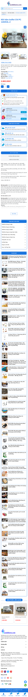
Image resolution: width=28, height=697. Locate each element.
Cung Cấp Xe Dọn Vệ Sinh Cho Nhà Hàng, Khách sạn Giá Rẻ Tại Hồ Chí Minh (16, 533)
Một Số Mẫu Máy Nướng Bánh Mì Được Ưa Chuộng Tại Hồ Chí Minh (17, 431)
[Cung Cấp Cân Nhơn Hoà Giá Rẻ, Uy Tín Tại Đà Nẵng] (5, 454)
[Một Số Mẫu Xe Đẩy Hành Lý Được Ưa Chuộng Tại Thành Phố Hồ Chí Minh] (5, 330)
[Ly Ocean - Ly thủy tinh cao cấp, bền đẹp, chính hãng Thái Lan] (5, 383)
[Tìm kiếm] (25, 8)
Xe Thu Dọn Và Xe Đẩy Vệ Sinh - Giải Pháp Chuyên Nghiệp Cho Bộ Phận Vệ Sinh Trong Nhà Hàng (16, 344)
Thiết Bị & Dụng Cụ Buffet (7, 229)
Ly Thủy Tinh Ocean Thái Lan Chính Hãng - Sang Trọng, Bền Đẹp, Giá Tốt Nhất (16, 324)
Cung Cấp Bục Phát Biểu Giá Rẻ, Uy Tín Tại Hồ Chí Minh (17, 539)
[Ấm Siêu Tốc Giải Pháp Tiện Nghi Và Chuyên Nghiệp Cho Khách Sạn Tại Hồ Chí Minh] (5, 270)
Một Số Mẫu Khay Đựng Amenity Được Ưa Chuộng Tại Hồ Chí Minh (16, 424)
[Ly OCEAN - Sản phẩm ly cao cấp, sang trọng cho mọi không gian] (5, 297)
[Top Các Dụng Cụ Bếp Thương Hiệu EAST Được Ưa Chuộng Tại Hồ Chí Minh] (5, 467)
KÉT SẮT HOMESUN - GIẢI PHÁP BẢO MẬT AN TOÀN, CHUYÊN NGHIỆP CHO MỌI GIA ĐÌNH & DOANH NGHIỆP (16, 289)
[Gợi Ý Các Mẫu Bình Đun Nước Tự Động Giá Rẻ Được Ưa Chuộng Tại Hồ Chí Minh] (5, 559)
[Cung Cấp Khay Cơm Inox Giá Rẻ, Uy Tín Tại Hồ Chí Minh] (5, 495)
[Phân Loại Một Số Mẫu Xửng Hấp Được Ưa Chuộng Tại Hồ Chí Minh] (5, 304)
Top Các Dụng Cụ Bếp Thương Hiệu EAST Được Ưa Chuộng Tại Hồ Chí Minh (17, 468)
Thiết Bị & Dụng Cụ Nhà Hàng (8, 227)
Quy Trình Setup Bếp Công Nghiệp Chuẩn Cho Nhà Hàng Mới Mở (16, 389)
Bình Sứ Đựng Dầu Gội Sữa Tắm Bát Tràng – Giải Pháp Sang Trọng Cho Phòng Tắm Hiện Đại (16, 276)
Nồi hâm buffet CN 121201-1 (5, 617)
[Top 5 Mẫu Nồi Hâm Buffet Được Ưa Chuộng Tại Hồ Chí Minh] (5, 447)
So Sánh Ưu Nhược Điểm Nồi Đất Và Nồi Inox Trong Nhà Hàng (17, 397)
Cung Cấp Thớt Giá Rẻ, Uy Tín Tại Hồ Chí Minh (16, 512)
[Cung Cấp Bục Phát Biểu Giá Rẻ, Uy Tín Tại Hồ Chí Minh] (5, 539)
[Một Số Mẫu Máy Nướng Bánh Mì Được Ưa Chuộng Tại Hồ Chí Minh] (5, 433)
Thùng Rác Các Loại (6, 239)
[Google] (11, 677)
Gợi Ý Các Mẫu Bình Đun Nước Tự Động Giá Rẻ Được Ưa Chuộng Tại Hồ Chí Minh (17, 559)
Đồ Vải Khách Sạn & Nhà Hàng (8, 234)
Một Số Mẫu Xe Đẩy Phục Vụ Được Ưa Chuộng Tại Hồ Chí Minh (16, 354)
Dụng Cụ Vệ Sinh (5, 244)
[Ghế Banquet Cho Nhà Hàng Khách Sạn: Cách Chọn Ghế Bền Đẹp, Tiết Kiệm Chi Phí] (5, 257)
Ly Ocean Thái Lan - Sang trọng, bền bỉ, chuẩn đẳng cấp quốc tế (17, 335)
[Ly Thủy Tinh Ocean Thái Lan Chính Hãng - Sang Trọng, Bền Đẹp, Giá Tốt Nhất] (5, 324)
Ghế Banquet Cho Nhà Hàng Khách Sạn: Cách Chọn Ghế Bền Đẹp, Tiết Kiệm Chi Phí (17, 257)
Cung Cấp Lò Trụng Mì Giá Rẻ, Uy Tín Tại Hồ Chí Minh (16, 591)
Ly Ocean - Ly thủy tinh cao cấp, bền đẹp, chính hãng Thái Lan (16, 382)
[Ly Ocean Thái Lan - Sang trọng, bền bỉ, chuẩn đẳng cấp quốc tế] (5, 337)
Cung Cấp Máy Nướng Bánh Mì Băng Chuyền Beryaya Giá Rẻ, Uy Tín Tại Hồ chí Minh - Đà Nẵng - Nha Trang (16, 439)
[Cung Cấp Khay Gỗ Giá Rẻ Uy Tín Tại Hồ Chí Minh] (5, 480)
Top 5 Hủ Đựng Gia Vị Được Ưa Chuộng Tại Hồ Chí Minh (17, 486)
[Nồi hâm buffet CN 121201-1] (7, 609)
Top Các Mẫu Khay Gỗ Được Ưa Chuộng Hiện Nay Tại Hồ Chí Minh (15, 472)
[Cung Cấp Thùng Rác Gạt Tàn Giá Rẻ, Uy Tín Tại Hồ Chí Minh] (5, 462)
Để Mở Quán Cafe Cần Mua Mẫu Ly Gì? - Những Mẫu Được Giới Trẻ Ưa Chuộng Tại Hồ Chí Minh (17, 552)
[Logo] (14, 3)
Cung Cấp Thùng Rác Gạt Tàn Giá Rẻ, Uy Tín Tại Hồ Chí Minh (16, 460)
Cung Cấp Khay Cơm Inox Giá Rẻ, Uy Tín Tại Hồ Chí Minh (16, 493)
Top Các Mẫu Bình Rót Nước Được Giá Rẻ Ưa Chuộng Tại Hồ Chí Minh (16, 569)
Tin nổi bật (14, 253)
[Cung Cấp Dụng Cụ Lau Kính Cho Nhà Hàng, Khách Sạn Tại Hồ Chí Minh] (5, 403)
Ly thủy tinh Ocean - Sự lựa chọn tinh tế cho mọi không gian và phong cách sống (17, 368)
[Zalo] (2, 677)
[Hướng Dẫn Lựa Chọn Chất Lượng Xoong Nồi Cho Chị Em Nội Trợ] (5, 545)
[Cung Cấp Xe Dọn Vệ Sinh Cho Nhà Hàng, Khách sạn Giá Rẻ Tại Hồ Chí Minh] (5, 533)
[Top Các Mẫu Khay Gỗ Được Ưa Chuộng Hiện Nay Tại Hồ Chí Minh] (5, 473)
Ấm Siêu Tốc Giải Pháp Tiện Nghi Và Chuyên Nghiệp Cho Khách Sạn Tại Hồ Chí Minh (16, 270)
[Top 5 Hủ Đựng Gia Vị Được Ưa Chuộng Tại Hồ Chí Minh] (5, 487)
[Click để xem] (14, 38)
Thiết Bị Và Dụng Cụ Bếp (7, 224)
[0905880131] (25, 685)
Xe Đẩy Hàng (4, 242)
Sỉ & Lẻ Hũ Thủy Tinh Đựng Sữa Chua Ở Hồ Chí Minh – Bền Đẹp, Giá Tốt (17, 375)
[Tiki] (8, 671)
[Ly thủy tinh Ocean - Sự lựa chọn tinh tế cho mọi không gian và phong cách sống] (5, 369)
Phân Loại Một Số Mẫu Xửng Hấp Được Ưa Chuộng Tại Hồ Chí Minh (17, 303)
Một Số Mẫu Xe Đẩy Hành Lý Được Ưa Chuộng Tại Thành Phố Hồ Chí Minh (16, 329)
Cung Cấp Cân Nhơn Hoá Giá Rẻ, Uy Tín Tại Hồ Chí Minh (17, 583)
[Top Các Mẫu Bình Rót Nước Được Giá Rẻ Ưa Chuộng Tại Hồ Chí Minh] (5, 570)
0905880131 (8, 664)
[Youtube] (8, 677)
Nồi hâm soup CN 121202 (20, 617)
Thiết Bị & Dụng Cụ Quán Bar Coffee (9, 232)
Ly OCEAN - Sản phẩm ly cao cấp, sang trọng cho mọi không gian (17, 296)
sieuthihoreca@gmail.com (9, 665)
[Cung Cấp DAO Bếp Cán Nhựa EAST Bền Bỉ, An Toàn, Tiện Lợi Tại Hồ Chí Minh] (5, 311)
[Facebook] (5, 677)
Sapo (17, 691)
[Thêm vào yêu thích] (25, 27)
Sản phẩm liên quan (14, 600)
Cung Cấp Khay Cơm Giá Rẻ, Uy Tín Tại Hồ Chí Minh (17, 576)
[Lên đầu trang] (25, 689)
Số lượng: (3, 84)
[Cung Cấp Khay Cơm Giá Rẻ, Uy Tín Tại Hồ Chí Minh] (5, 577)
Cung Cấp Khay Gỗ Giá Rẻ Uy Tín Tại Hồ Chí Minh (17, 479)
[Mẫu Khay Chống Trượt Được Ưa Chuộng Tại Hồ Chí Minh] (5, 418)
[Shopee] (2, 671)
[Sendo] (11, 671)
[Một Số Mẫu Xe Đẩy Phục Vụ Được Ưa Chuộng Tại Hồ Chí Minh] (5, 355)
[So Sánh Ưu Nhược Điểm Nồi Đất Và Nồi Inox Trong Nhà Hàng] (5, 397)
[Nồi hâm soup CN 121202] (21, 609)
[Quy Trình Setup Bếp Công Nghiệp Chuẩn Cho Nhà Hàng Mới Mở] (5, 391)
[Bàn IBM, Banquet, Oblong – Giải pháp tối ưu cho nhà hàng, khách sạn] (5, 263)
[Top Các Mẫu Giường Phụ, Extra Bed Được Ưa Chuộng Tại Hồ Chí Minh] (5, 526)
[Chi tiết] (25, 109)
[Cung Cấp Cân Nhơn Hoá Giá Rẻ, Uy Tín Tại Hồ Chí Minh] (5, 585)
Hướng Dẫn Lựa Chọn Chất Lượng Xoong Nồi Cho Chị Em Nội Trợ (16, 544)
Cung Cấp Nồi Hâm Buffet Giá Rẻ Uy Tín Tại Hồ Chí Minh (17, 564)
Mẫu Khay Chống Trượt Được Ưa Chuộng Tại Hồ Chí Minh (15, 417)
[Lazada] (5, 671)
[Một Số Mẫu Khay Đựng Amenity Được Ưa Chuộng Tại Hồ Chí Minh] (5, 425)
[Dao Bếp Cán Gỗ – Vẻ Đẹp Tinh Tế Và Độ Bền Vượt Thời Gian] (5, 318)
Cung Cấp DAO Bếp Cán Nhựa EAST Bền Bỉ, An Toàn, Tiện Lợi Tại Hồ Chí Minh (16, 310)
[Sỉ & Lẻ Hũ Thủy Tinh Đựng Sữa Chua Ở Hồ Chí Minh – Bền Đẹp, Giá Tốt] (5, 376)
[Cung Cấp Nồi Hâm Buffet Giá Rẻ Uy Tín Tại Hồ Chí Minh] (5, 564)
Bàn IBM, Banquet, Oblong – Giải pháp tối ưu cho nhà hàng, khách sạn (16, 262)
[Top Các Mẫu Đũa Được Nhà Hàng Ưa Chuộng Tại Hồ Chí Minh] (5, 501)
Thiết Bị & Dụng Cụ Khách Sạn (8, 237)
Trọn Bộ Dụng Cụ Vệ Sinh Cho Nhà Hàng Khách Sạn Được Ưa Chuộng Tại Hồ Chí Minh (16, 506)
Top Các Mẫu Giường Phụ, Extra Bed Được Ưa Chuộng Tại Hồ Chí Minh (16, 525)
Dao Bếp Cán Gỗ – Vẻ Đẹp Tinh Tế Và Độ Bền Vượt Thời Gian (16, 316)
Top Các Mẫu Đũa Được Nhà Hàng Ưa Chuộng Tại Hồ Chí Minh (16, 501)
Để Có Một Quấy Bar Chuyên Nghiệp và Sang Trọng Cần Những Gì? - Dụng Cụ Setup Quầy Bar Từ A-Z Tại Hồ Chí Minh (17, 520)
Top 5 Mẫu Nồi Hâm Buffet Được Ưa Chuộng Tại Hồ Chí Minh (16, 446)
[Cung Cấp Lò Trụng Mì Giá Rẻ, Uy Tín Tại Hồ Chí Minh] (5, 592)
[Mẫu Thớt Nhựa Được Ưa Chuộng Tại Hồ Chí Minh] (5, 411)
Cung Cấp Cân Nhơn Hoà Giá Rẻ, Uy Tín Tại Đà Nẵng (17, 453)
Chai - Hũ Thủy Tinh (6, 247)
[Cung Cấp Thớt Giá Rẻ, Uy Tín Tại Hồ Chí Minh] (5, 514)
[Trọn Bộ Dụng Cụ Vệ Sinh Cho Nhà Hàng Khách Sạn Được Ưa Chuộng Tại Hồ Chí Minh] (5, 507)
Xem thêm (3, 69)
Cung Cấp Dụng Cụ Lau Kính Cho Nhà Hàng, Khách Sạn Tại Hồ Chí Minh (16, 402)
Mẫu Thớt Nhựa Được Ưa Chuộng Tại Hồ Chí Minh (16, 409)
